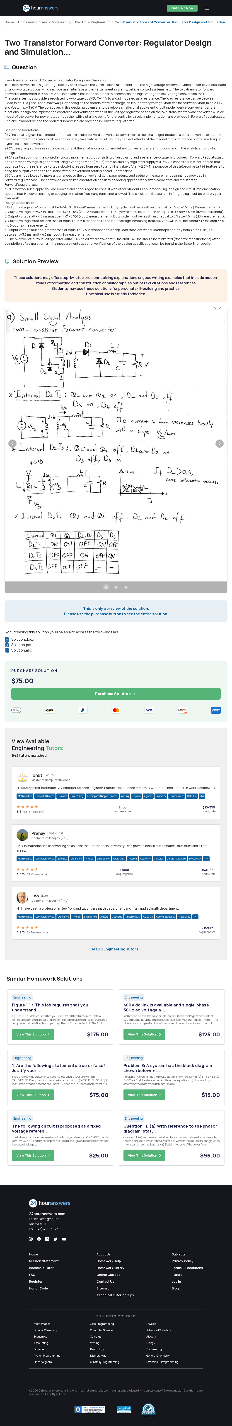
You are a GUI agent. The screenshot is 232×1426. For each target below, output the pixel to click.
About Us (104, 1254)
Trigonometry (176, 796)
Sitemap (103, 1288)
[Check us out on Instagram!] (31, 1239)
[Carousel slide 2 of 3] (116, 587)
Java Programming (102, 1324)
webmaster (175, 1390)
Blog (175, 1288)
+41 (195, 916)
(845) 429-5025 (46, 1229)
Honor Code (38, 1288)
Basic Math (119, 858)
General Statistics (176, 858)
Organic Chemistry (45, 1330)
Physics (136, 796)
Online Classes (108, 1274)
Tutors (177, 1274)
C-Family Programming (104, 1362)
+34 (206, 858)
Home (9, 22)
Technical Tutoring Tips (115, 1295)
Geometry (161, 796)
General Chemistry (157, 1356)
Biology (150, 1343)
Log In (176, 1281)
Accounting (41, 1343)
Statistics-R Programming (162, 1362)
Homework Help (109, 1261)
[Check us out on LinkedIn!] (47, 1239)
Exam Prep (76, 858)
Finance (39, 1349)
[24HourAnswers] (41, 8)
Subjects (179, 1254)
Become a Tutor (41, 1268)
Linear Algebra (43, 1362)
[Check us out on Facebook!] (39, 1239)
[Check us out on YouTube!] (64, 1239)
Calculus (191, 796)
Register (36, 1281)
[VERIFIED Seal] (148, 1410)
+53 (202, 796)
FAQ (32, 1274)
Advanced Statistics (158, 1330)
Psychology (97, 1349)
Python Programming (47, 1356)
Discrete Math (99, 1356)
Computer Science (45, 796)
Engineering (61, 22)
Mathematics (25, 796)
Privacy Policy (182, 1261)
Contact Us (105, 1281)
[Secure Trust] (124, 1409)
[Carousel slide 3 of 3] (126, 587)
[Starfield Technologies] (90, 1409)
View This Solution (31, 1034)
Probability (195, 858)
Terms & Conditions (187, 1268)
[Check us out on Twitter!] (55, 1239)
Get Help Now (182, 8)
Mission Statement (44, 1261)
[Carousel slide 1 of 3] (106, 587)
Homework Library (32, 22)
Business (62, 796)
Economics (40, 1336)
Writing (125, 796)
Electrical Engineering (93, 22)
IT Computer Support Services (102, 796)
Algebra (148, 796)
